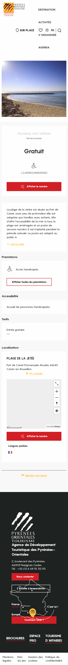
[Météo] (47, 30)
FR (52, 30)
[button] (59, 30)
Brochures (15, 638)
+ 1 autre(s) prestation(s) (34, 172)
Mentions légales (8, 658)
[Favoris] (40, 30)
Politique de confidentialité (53, 658)
